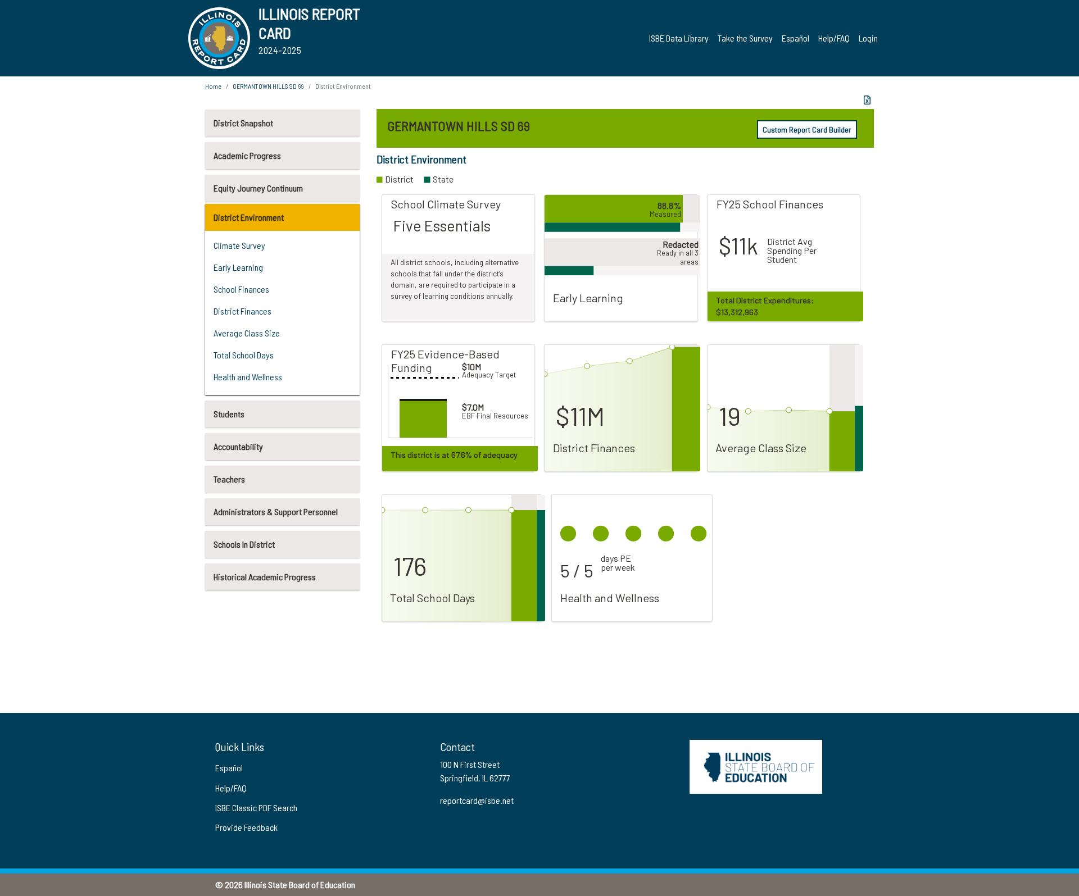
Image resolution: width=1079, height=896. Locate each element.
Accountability (238, 446)
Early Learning (238, 267)
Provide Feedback (246, 827)
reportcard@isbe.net (477, 800)
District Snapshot (243, 122)
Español (795, 38)
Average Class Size (247, 333)
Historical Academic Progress (265, 576)
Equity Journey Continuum (258, 188)
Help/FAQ (834, 38)
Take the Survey (745, 38)
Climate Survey (239, 245)
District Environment (249, 217)
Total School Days (244, 354)
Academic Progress (247, 155)
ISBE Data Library (679, 38)
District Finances (242, 311)
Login (868, 38)
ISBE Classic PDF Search (256, 807)
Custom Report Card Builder (807, 129)
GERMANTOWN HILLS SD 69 (268, 86)
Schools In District (244, 544)
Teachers (229, 479)
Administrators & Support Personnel (276, 511)
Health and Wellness (248, 376)
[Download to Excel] (867, 100)
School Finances (241, 289)
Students (229, 413)
